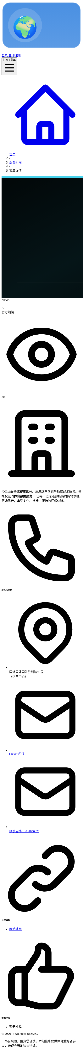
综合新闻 (15, 162)
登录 (5, 55)
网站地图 (15, 929)
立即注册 (14, 55)
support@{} (16, 753)
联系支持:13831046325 (24, 831)
